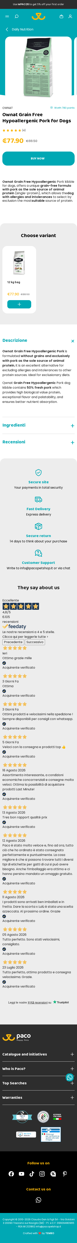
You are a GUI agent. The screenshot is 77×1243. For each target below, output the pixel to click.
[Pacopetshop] (11, 1174)
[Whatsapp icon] (70, 1077)
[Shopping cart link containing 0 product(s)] (61, 16)
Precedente (13, 642)
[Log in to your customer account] (70, 16)
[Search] (16, 16)
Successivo (34, 642)
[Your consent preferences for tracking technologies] (70, 1236)
